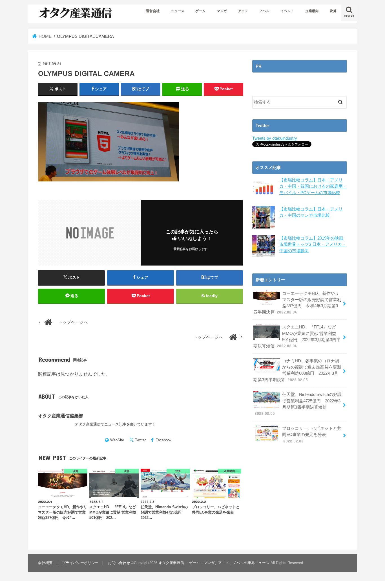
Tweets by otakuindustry (274, 138)
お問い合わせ (119, 563)
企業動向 (312, 11)
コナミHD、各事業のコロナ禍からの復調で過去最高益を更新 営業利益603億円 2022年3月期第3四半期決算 (297, 370)
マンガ (222, 11)
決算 (333, 11)
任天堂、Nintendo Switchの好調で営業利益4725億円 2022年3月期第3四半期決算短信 (298, 404)
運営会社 (153, 11)
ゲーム (200, 11)
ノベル (264, 11)
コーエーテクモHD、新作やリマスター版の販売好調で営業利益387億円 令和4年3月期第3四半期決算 (297, 303)
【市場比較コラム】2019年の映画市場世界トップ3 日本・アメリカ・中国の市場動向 (312, 244)
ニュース (177, 11)
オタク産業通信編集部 (60, 415)
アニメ (243, 11)
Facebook (164, 440)
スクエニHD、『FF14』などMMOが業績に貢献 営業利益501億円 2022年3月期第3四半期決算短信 (296, 336)
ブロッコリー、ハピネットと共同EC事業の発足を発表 (311, 434)
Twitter (140, 440)
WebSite (117, 440)
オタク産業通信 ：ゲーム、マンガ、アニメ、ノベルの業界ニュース (213, 563)
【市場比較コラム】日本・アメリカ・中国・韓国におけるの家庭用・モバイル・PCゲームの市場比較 (313, 186)
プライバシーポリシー (80, 563)
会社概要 (45, 563)
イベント (287, 11)
